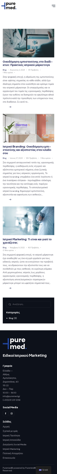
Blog (5, 70)
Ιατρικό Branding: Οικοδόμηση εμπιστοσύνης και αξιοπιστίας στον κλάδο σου (27, 150)
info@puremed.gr (11, 396)
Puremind (29, 468)
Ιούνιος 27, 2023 (16, 158)
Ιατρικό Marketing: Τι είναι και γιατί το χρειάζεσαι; (27, 240)
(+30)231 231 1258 (11, 400)
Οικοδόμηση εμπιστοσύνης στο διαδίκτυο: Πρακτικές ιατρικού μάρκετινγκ (28, 63)
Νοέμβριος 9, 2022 (17, 247)
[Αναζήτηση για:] (28, 304)
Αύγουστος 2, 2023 (17, 70)
